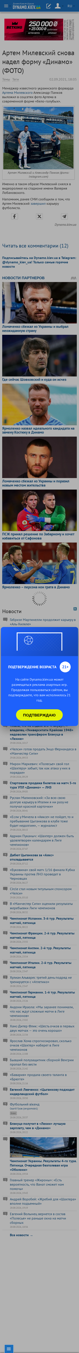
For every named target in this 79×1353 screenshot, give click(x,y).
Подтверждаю (39, 715)
